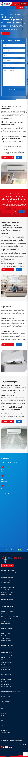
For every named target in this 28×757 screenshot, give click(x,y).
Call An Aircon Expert (7, 565)
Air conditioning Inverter (6, 618)
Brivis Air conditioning (6, 659)
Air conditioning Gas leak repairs (8, 597)
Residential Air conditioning (7, 577)
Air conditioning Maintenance (7, 589)
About (2, 710)
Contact (21, 211)
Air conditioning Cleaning (6, 602)
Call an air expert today (8, 157)
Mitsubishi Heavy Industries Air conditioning (10, 691)
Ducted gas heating (5, 633)
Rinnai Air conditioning (6, 696)
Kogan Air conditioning (6, 679)
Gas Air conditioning (5, 623)
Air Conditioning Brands (7, 645)
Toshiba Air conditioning (6, 703)
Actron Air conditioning (6, 647)
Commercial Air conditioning (7, 599)
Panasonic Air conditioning (7, 694)
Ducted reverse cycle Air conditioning (9, 630)
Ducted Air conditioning (6, 635)
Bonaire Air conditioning (6, 652)
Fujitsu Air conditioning (6, 669)
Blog (2, 718)
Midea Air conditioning (6, 686)
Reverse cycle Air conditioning (7, 611)
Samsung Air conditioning (6, 698)
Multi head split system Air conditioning (9, 616)
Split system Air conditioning (7, 609)
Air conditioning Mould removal (7, 587)
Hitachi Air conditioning (6, 674)
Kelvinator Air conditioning (6, 676)
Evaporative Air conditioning (7, 626)
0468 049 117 (20, 7)
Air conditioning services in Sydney (14, 193)
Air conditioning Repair (6, 582)
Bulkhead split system (6, 640)
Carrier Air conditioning (6, 662)
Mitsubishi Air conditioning (7, 689)
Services (6, 14)
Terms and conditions (5, 732)
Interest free (4, 730)
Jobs (2, 725)
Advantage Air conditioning (7, 650)
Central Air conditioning (6, 638)
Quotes (3, 727)
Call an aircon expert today (10, 211)
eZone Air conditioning (6, 667)
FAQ (2, 720)
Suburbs (3, 715)
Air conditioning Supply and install (8, 572)
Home (2, 14)
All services (3, 713)
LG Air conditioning (5, 684)
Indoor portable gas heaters (7, 621)
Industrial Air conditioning (6, 594)
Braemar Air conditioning (6, 655)
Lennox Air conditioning (6, 681)
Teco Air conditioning (5, 701)
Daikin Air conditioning (6, 664)
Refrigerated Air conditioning (7, 613)
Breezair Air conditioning (6, 657)
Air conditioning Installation (7, 592)
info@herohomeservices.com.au (8, 471)
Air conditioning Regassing (7, 584)
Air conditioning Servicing (6, 575)
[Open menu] (26, 7)
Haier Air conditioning (6, 672)
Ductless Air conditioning (6, 628)
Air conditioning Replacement (7, 580)
